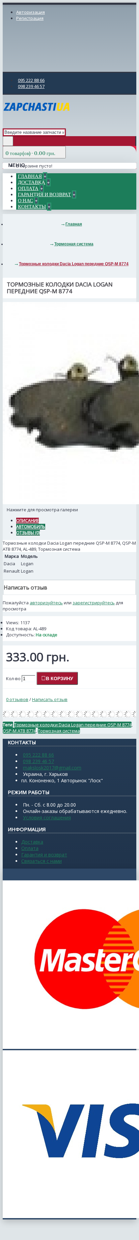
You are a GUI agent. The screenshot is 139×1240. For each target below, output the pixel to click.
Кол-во (13, 678)
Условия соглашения (47, 817)
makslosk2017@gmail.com (52, 767)
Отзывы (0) (28, 533)
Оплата (29, 848)
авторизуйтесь (46, 603)
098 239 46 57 (38, 761)
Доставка (32, 842)
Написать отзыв (49, 699)
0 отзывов (17, 699)
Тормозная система (59, 731)
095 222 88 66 (38, 755)
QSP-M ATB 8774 (19, 731)
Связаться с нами (41, 861)
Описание (27, 520)
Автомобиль (30, 527)
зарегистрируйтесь (94, 603)
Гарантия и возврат (44, 854)
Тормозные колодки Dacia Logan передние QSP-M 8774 (73, 725)
